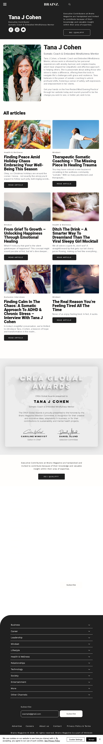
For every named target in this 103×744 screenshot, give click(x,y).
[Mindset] (89, 515)
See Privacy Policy (52, 740)
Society (15, 547)
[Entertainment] (89, 553)
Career (14, 502)
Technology (17, 540)
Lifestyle (15, 521)
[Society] (89, 547)
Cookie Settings (75, 739)
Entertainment (18, 553)
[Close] (99, 739)
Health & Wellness (20, 528)
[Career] (89, 502)
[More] (89, 559)
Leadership (16, 509)
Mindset (15, 515)
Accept (91, 739)
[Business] (89, 496)
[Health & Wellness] (89, 528)
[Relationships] (89, 534)
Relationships (18, 534)
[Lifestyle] (89, 521)
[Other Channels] (89, 566)
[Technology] (89, 540)
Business (15, 496)
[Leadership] (89, 509)
